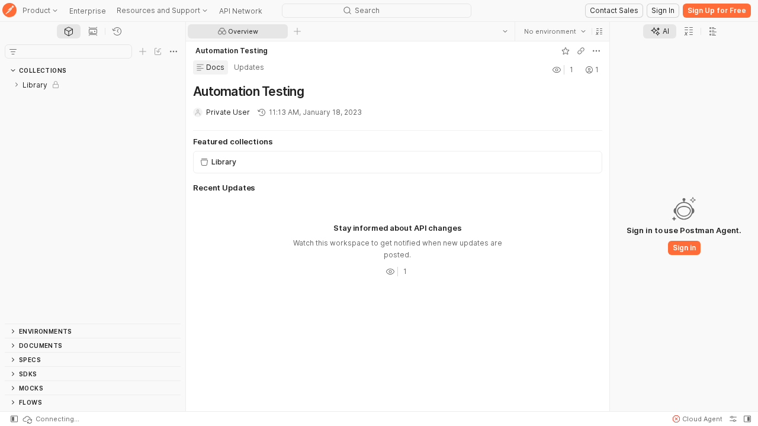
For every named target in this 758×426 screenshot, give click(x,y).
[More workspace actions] (596, 51)
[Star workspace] (565, 51)
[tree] (93, 201)
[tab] (69, 31)
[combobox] (555, 31)
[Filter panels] (13, 51)
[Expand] (16, 84)
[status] (50, 419)
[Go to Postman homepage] (9, 11)
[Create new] (143, 51)
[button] (599, 31)
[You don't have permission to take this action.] (297, 31)
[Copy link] (581, 51)
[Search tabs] (505, 31)
